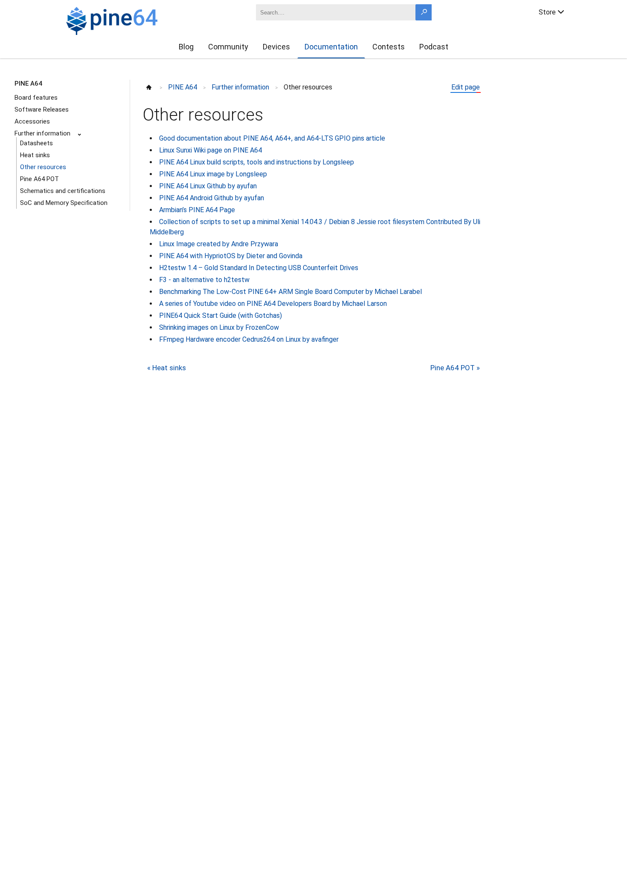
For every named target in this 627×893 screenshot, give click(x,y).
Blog (186, 46)
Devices (276, 46)
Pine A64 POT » (455, 367)
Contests (388, 46)
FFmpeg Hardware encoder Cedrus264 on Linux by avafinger (249, 339)
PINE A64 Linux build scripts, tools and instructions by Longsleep (256, 162)
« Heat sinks (166, 367)
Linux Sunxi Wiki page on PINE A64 (210, 150)
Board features (36, 97)
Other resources (43, 167)
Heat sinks (35, 155)
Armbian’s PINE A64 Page (197, 210)
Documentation (331, 46)
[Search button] (423, 12)
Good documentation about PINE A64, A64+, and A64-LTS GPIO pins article (272, 138)
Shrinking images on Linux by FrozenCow (219, 327)
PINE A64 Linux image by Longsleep (213, 174)
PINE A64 (28, 83)
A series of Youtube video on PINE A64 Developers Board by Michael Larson (273, 304)
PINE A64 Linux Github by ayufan (208, 186)
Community (228, 46)
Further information (42, 133)
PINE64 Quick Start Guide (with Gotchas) (220, 315)
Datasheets (36, 143)
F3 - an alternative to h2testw (204, 280)
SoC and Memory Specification (63, 203)
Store (547, 12)
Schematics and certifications (62, 191)
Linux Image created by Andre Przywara (218, 244)
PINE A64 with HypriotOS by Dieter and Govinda (230, 256)
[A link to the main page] (141, 19)
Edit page (465, 87)
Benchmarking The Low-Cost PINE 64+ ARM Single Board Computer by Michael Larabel (290, 292)
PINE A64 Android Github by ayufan (211, 198)
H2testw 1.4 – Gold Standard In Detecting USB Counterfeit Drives (258, 268)
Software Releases (42, 109)
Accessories (32, 121)
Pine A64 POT (39, 179)
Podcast (433, 46)
